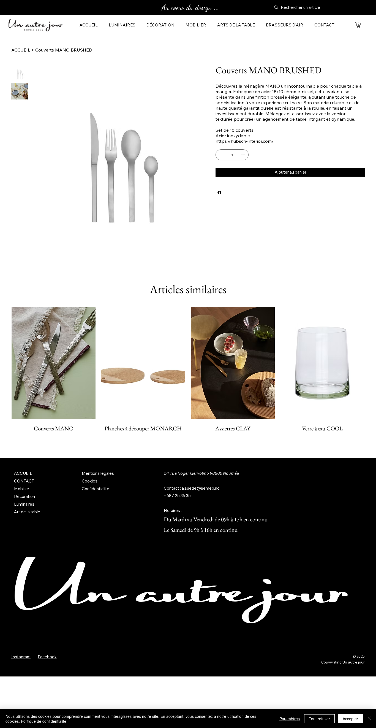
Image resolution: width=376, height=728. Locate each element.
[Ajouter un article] (243, 154)
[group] (188, 375)
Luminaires (24, 504)
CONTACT (24, 481)
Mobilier (21, 488)
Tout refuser (319, 718)
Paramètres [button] (289, 718)
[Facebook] (219, 192)
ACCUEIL (23, 473)
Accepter (350, 718)
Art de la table (27, 511)
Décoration (24, 496)
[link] (358, 25)
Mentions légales (98, 473)
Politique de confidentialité (43, 721)
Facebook (47, 656)
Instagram (21, 656)
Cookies (89, 481)
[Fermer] (369, 719)
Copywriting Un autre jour (343, 662)
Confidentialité (95, 488)
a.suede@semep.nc (200, 488)
